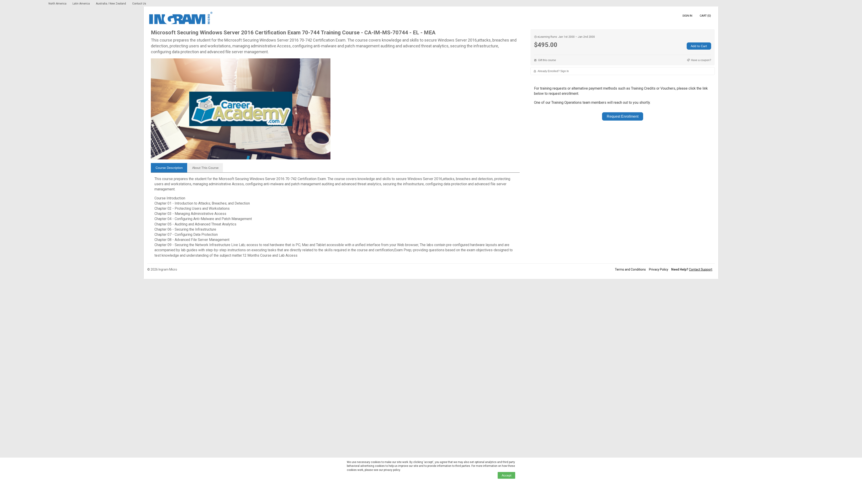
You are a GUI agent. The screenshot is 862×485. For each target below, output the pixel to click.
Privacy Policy (658, 269)
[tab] (169, 167)
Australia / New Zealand (111, 3)
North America (57, 3)
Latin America (81, 3)
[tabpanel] (335, 217)
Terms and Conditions (630, 269)
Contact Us (139, 3)
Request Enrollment (622, 116)
